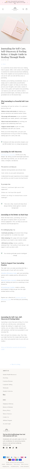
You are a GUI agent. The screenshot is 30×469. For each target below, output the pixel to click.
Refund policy (9, 464)
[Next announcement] (27, 2)
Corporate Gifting (7, 384)
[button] (3, 9)
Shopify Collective (8, 391)
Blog (4, 394)
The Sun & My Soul (14, 462)
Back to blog (16, 364)
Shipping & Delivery (8, 403)
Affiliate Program (7, 420)
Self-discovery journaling (8, 154)
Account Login (7, 423)
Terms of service (24, 464)
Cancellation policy (15, 466)
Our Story (5, 378)
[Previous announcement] (2, 2)
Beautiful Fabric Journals (9, 280)
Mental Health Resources (9, 374)
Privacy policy (17, 464)
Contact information (24, 466)
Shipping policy (6, 466)
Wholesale (5, 388)
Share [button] (4, 64)
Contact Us (6, 417)
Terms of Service (7, 413)
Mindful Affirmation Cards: (9, 273)
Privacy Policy (6, 410)
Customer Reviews (8, 381)
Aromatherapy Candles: (8, 287)
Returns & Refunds (8, 407)
